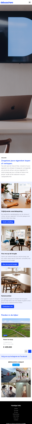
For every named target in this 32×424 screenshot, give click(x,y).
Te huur (16, 412)
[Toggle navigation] (29, 2)
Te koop (16, 410)
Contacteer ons (8, 306)
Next (29, 351)
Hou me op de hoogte (9, 254)
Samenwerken (6, 296)
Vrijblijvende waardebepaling (11, 211)
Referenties (16, 414)
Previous (26, 351)
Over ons (16, 418)
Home (16, 408)
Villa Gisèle (16, 416)
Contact (16, 420)
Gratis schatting (8, 222)
